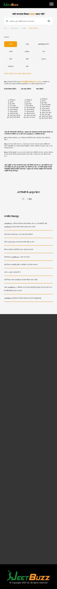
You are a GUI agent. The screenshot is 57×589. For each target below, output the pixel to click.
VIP (27, 66)
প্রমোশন (43, 59)
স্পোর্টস (11, 52)
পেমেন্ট (27, 44)
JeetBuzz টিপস (43, 44)
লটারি (27, 59)
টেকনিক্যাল (11, 66)
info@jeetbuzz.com (31, 81)
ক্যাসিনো (27, 52)
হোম (4, 12)
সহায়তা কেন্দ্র (14, 28)
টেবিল (10, 59)
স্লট (43, 52)
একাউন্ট (24, 28)
